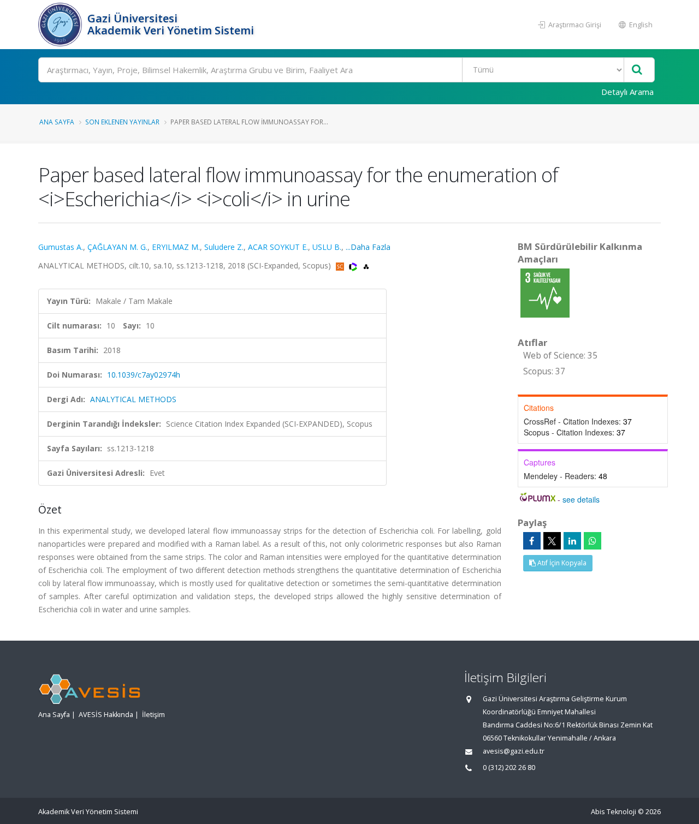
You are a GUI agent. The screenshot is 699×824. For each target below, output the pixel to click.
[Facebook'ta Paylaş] (532, 541)
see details (581, 499)
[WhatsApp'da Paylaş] (592, 541)
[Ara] (637, 70)
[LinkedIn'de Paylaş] (572, 541)
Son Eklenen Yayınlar (122, 121)
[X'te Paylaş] (552, 541)
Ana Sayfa (56, 121)
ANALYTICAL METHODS (133, 399)
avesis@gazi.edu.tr (513, 751)
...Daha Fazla (368, 247)
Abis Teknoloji (613, 811)
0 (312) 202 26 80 (509, 767)
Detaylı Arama (627, 91)
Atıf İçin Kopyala (561, 563)
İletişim (153, 714)
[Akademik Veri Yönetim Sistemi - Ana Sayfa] (61, 24)
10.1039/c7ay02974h (143, 374)
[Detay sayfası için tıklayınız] (545, 292)
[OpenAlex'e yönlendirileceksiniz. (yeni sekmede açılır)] (366, 265)
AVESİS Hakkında (106, 714)
